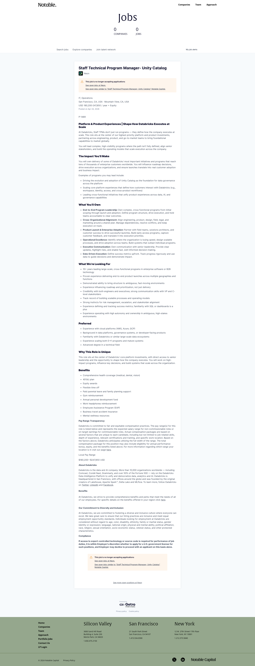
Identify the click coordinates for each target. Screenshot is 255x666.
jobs (62, 49)
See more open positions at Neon (127, 582)
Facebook (108, 485)
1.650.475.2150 (90, 641)
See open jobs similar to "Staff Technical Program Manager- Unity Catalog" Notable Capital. (125, 89)
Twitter (85, 485)
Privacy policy (121, 611)
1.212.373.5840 (181, 638)
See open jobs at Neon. (96, 85)
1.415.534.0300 (135, 638)
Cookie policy (134, 611)
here (109, 449)
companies (82, 49)
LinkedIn (94, 485)
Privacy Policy (69, 660)
